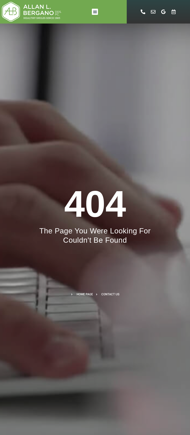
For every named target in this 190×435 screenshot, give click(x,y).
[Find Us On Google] (163, 11)
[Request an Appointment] (173, 11)
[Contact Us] (153, 11)
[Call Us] (143, 11)
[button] (95, 12)
